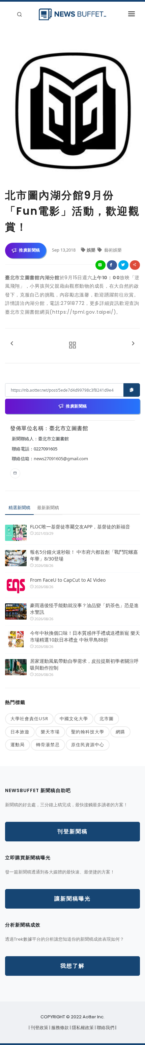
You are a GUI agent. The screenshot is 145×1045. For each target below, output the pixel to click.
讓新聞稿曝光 (72, 899)
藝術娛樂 (112, 250)
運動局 (17, 744)
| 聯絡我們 (105, 1027)
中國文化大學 (74, 718)
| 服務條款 (59, 1027)
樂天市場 (50, 732)
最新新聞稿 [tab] (48, 507)
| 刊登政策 (39, 1027)
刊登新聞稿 (72, 831)
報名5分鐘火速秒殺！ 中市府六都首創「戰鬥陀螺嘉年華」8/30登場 (84, 555)
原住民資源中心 (87, 744)
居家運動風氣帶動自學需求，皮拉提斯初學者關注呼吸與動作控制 (84, 664)
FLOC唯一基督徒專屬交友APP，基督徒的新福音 (80, 526)
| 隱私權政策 (82, 1027)
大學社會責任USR (29, 718)
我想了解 (72, 966)
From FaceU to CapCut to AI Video (68, 580)
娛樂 (91, 250)
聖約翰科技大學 (87, 732)
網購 (120, 732)
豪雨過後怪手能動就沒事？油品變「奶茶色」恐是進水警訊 (84, 608)
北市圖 (106, 718)
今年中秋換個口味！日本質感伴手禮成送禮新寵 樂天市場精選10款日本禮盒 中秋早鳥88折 (85, 636)
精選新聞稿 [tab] (19, 507)
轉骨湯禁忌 (48, 744)
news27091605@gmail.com (61, 458)
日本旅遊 (19, 732)
